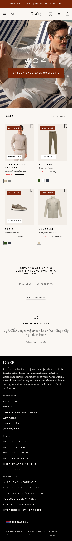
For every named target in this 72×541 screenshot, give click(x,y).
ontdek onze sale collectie (36, 73)
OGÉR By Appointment (19, 464)
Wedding (9, 418)
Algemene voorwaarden (21, 504)
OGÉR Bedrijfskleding (20, 412)
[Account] (59, 14)
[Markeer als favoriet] (31, 126)
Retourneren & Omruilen (23, 493)
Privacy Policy (36, 531)
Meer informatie (36, 342)
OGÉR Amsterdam (16, 442)
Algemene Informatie (20, 482)
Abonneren (35, 297)
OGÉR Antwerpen (16, 458)
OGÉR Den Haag (14, 447)
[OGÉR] (36, 14)
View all (58, 116)
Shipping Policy (15, 531)
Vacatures (11, 429)
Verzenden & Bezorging (21, 488)
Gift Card (10, 407)
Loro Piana (11, 470)
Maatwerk (10, 401)
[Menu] (4, 13)
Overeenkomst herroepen (23, 510)
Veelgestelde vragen (19, 499)
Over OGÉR (11, 423)
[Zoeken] (12, 14)
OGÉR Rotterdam (15, 453)
